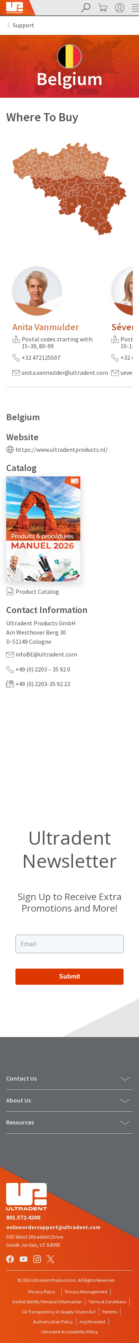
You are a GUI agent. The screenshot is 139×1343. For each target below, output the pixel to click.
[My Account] (119, 7)
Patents (109, 1312)
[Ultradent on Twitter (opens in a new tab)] (51, 1259)
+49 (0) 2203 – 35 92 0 (42, 669)
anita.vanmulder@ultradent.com (65, 372)
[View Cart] (102, 7)
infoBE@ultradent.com (46, 654)
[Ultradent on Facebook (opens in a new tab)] (10, 1259)
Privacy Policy (41, 1292)
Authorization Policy (53, 1322)
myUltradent (92, 1322)
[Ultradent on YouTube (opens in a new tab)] (24, 1259)
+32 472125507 (41, 357)
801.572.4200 (23, 1217)
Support (23, 25)
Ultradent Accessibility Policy (69, 1332)
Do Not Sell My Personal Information (47, 1302)
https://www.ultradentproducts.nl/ (61, 449)
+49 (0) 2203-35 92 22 (42, 683)
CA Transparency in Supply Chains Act (59, 1312)
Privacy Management (86, 1292)
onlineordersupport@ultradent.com (53, 1227)
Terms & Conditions (107, 1302)
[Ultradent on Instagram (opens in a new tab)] (37, 1259)
